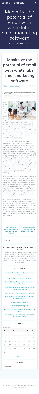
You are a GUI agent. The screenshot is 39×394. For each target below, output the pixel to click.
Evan (5, 86)
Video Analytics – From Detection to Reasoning (19, 293)
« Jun (18, 356)
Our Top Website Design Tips (19, 306)
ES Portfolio (13, 3)
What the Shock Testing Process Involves (19, 278)
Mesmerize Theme (21, 387)
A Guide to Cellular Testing (19, 302)
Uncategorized (14, 86)
